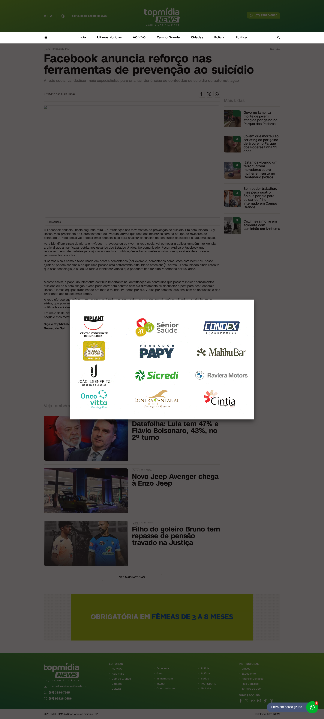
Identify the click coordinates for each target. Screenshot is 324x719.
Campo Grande (168, 37)
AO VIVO (139, 37)
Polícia (219, 37)
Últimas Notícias (109, 37)
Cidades (197, 37)
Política (241, 37)
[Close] (253, 299)
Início (82, 37)
